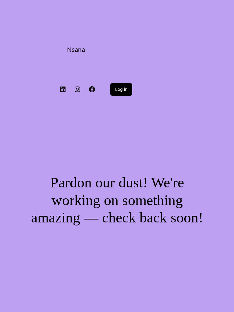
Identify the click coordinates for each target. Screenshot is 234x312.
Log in (121, 89)
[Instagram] (77, 89)
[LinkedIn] (62, 89)
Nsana (76, 49)
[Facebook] (92, 89)
